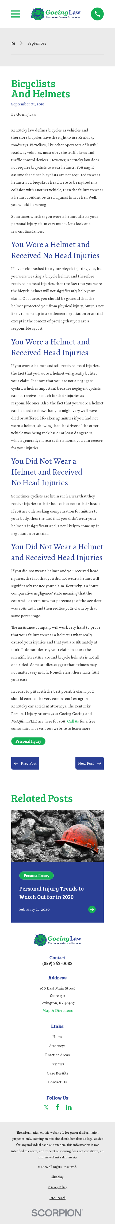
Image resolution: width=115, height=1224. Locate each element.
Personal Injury (28, 741)
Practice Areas (57, 1055)
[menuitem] (57, 1176)
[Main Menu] (15, 14)
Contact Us (57, 1082)
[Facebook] (57, 1107)
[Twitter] (46, 1107)
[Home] (55, 14)
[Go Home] (13, 43)
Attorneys (57, 1045)
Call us (73, 721)
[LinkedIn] (69, 1107)
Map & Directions (57, 1010)
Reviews (57, 1064)
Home (57, 1036)
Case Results (57, 1073)
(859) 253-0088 (57, 963)
